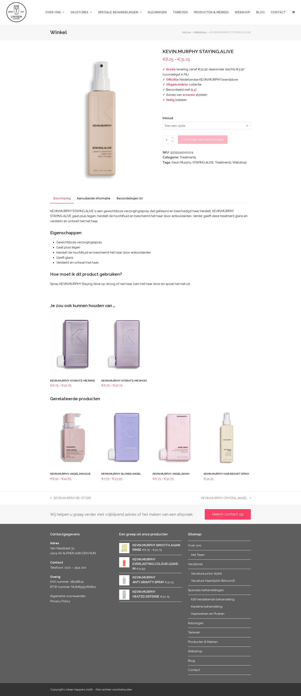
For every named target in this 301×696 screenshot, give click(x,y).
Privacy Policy (60, 601)
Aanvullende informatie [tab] (93, 198)
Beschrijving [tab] (62, 198)
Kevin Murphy (181, 162)
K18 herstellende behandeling (212, 599)
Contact (194, 670)
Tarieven (194, 632)
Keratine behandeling (206, 606)
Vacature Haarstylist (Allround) (213, 581)
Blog (191, 661)
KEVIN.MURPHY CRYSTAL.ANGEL (224, 498)
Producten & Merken (203, 642)
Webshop (200, 32)
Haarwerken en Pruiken (207, 614)
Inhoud (168, 118)
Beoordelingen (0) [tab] (130, 198)
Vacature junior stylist (206, 573)
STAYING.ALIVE (203, 162)
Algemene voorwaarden (68, 596)
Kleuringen (196, 623)
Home (186, 32)
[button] (293, 12)
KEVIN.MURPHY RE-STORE (70, 498)
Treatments (188, 157)
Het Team (198, 555)
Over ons (194, 545)
